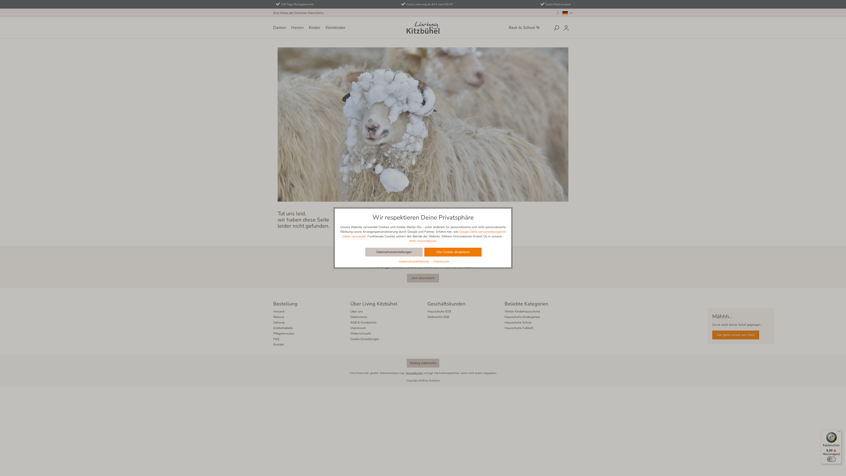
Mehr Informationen (422, 241)
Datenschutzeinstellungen (394, 252)
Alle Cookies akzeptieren (453, 252)
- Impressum (440, 261)
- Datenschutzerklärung (413, 261)
